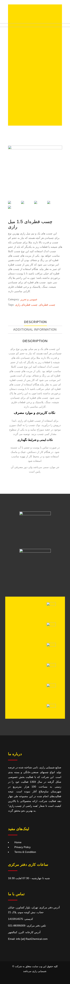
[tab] (35, 322)
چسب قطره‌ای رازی (26, 304)
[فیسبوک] (51, 706)
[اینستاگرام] (51, 604)
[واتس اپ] (51, 645)
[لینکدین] (51, 686)
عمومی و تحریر (28, 299)
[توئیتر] (51, 666)
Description (35, 322)
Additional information (35, 329)
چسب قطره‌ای (47, 304)
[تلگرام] (51, 625)
